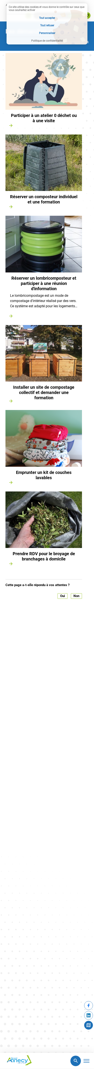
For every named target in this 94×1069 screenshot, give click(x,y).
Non (76, 596)
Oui (62, 596)
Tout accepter (47, 17)
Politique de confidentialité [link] (47, 40)
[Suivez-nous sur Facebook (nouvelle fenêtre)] (88, 1005)
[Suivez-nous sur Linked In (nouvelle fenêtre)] (88, 1015)
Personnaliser (47, 33)
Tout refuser (47, 25)
